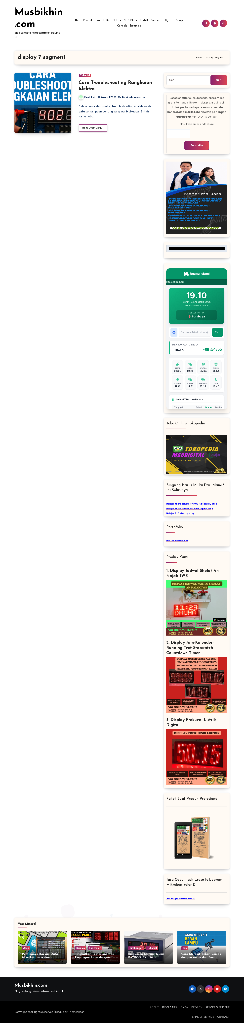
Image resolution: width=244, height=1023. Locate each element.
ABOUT (154, 1007)
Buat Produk (84, 20)
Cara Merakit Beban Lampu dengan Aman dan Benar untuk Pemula (201, 958)
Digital (168, 20)
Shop (179, 20)
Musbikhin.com (30, 985)
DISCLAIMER (169, 1007)
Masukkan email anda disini (197, 124)
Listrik (144, 20)
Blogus (59, 1012)
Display (80, 948)
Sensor (156, 20)
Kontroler (95, 948)
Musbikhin (90, 97)
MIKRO (130, 20)
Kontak (122, 25)
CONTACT (223, 1016)
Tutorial (85, 75)
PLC (116, 20)
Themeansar (76, 1012)
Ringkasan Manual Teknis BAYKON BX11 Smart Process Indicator (146, 958)
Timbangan (136, 948)
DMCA (184, 1007)
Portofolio (102, 20)
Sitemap (135, 25)
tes (185, 948)
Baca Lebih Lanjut (93, 127)
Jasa (26, 948)
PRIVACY (196, 1007)
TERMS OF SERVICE (202, 1016)
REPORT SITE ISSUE (217, 1007)
